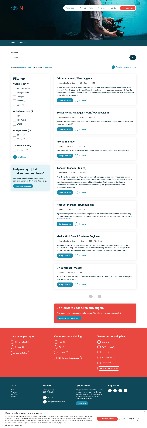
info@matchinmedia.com (56, 402)
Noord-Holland (21, 342)
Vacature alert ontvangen (126, 67)
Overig (104, 342)
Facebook (110, 390)
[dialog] (73, 419)
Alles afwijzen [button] (129, 419)
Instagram (125, 390)
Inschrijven (129, 8)
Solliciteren (82, 403)
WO (60, 347)
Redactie (105, 362)
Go (133, 57)
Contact (114, 8)
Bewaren (82, 100)
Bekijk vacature (65, 100)
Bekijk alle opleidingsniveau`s (67, 358)
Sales (104, 352)
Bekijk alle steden (20, 353)
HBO (60, 342)
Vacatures (14, 392)
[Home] (17, 8)
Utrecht (18, 347)
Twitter (115, 390)
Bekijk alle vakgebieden (109, 368)
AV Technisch (107, 347)
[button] (49, 425)
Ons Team (14, 394)
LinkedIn (120, 390)
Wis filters (22, 157)
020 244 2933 (52, 397)
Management (107, 357)
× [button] (144, 412)
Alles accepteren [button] (107, 419)
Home (13, 42)
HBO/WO (62, 352)
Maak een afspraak (23, 186)
